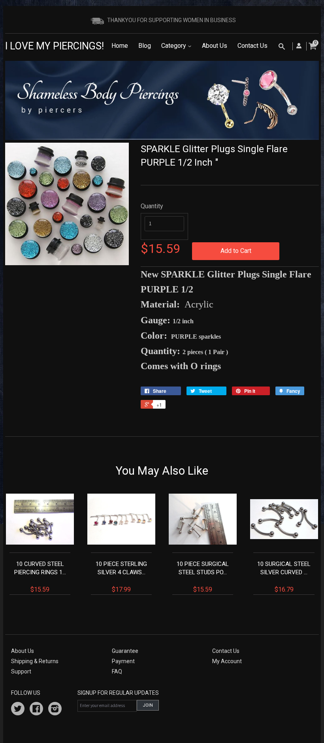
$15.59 (40, 576)
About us (22, 651)
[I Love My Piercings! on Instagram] (55, 710)
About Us (214, 45)
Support (21, 671)
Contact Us (252, 45)
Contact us (225, 651)
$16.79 (284, 576)
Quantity (152, 206)
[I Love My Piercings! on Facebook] (36, 710)
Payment (123, 661)
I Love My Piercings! (54, 46)
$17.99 (121, 576)
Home (119, 45)
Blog (144, 45)
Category (174, 45)
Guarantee (125, 651)
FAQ (117, 671)
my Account (227, 661)
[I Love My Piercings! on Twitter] (17, 710)
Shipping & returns (34, 661)
